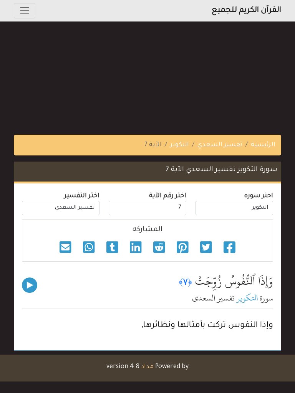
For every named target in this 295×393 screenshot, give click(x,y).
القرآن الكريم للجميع (246, 11)
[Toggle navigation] (24, 10)
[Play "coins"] (29, 285)
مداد (147, 366)
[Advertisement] (147, 75)
